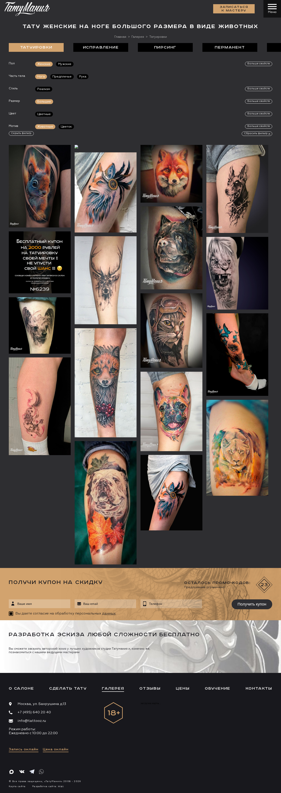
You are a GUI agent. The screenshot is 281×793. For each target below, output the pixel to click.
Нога (41, 76)
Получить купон (252, 604)
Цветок (66, 126)
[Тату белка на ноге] (40, 186)
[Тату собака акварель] (171, 247)
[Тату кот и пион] (40, 406)
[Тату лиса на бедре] (106, 192)
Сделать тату (68, 688)
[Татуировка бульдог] (106, 502)
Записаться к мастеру (234, 8)
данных (109, 613)
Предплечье (62, 76)
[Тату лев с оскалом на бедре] (237, 273)
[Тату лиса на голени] (106, 382)
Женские (43, 64)
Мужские (64, 64)
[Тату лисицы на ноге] (171, 174)
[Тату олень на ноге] (106, 280)
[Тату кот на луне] (106, 146)
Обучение (217, 688)
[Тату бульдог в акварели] (171, 411)
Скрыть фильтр (21, 133)
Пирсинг (165, 47)
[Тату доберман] (237, 189)
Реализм (43, 89)
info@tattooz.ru (32, 721)
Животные (45, 126)
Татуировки (36, 47)
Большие (44, 101)
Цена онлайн (55, 749)
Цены (182, 688)
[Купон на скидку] (40, 262)
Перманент (230, 47)
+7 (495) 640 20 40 (34, 712)
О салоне (21, 688)
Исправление (101, 47)
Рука (82, 76)
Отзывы (150, 688)
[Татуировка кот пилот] (171, 330)
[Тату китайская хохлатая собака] (40, 325)
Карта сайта (17, 786)
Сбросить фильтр (256, 133)
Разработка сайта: (48, 786)
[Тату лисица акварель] (171, 492)
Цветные (44, 114)
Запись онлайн (23, 749)
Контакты (259, 688)
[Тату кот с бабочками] (237, 354)
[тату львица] (237, 448)
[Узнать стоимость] (58, 155)
